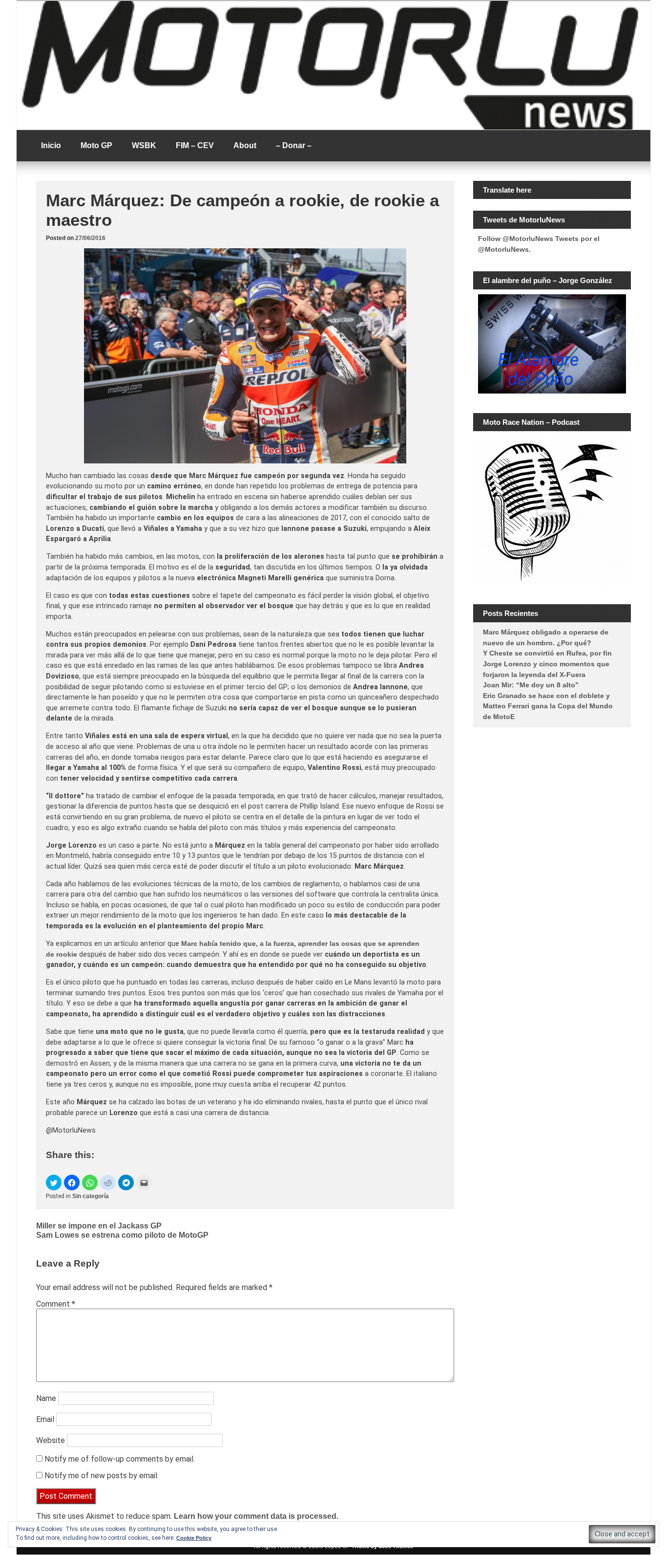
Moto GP (96, 145)
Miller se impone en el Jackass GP (99, 1226)
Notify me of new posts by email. (101, 1475)
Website (50, 1440)
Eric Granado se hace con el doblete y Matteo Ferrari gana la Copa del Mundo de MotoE (548, 706)
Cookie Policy (193, 1538)
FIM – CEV (195, 145)
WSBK (144, 145)
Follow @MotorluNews (515, 238)
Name (46, 1398)
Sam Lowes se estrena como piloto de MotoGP (122, 1235)
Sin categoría (90, 1196)
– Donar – (294, 145)
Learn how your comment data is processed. (256, 1516)
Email (45, 1419)
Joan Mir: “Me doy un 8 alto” (531, 685)
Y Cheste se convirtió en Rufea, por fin (547, 653)
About (244, 145)
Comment (55, 1304)
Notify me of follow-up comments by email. (119, 1459)
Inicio (51, 145)
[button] (54, 1182)
